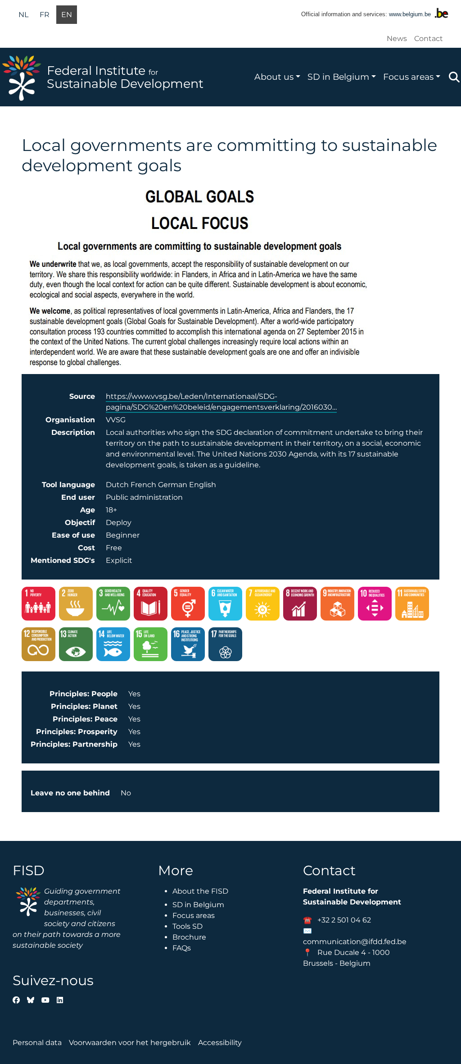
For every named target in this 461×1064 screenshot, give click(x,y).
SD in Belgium (338, 76)
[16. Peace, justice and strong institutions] (188, 645)
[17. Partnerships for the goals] (225, 645)
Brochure (189, 937)
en (66, 14)
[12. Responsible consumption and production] (38, 645)
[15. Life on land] (150, 645)
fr (45, 14)
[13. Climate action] (76, 645)
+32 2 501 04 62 (344, 920)
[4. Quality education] (150, 605)
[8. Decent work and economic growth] (300, 605)
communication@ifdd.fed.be (355, 941)
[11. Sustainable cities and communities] (412, 605)
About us (274, 76)
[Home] (23, 77)
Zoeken (454, 77)
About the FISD (200, 891)
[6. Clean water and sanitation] (225, 605)
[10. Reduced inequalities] (375, 605)
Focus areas (408, 76)
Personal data (37, 1042)
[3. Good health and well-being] (113, 605)
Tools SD (187, 926)
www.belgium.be (410, 14)
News (397, 38)
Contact (428, 38)
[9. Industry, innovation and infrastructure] (337, 605)
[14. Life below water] (113, 645)
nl (23, 14)
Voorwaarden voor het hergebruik (130, 1042)
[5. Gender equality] (188, 605)
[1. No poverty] (38, 605)
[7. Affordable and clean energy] (263, 605)
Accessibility (220, 1042)
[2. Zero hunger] (76, 605)
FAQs (181, 948)
